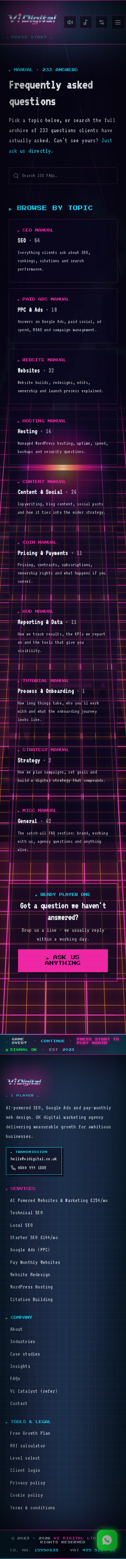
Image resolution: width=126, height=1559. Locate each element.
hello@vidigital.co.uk (34, 1158)
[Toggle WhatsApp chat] (107, 1540)
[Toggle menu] (118, 22)
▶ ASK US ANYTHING (63, 960)
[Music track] (86, 22)
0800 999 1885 (32, 1167)
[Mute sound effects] (70, 22)
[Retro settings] (101, 22)
